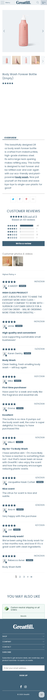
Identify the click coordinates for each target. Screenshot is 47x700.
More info (23, 616)
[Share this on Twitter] (13, 199)
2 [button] (20, 576)
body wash (21, 177)
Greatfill (26, 694)
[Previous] (4, 31)
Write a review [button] (23, 243)
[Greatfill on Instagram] (26, 687)
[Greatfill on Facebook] (21, 687)
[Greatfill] (23, 2)
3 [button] (24, 576)
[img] (9, 281)
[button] (7, 83)
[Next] (43, 31)
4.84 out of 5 (30, 216)
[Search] (37, 2)
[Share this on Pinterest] (26, 199)
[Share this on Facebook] (19, 199)
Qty (4, 109)
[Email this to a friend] (33, 199)
